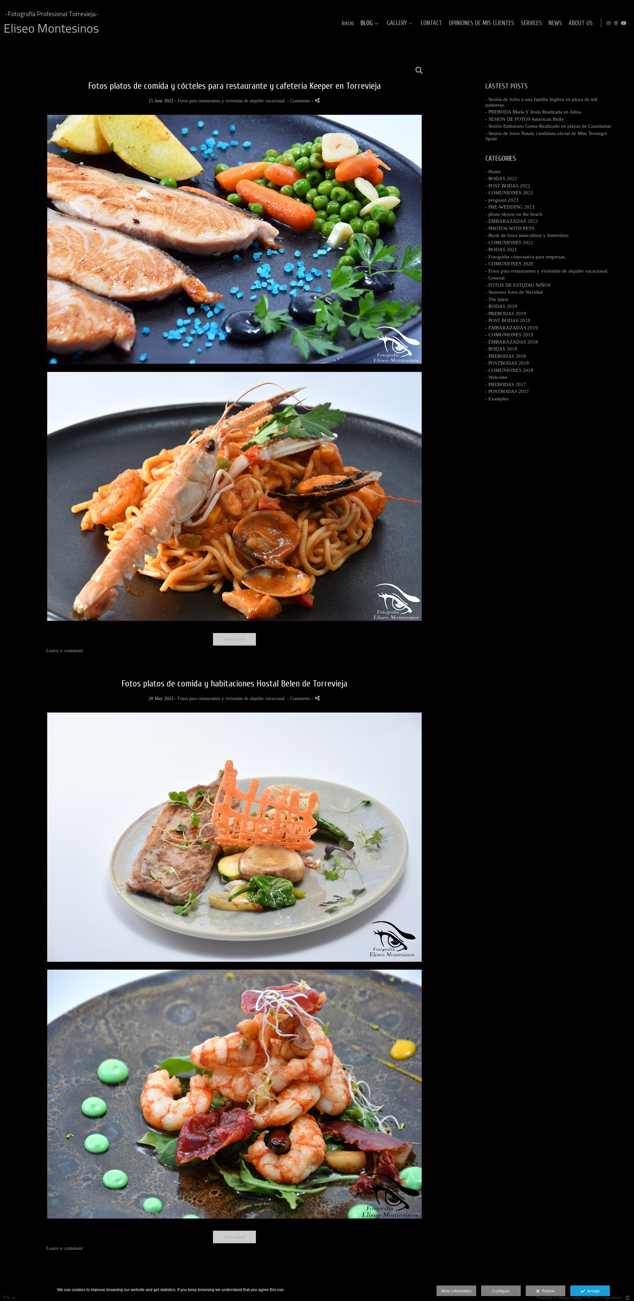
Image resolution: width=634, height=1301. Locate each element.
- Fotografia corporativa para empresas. (525, 256)
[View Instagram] (608, 23)
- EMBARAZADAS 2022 (511, 221)
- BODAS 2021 (501, 249)
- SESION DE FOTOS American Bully (524, 119)
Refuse (547, 1291)
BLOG (367, 23)
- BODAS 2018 (501, 348)
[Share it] (317, 100)
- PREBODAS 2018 (505, 356)
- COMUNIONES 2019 (509, 334)
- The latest (496, 299)
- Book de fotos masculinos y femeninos (527, 235)
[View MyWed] (616, 23)
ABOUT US (581, 23)
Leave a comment (64, 650)
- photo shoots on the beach (514, 214)
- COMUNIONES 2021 (509, 242)
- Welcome (496, 377)
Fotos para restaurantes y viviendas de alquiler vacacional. (232, 100)
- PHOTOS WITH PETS (509, 228)
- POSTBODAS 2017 (507, 391)
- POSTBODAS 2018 (507, 363)
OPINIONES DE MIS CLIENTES (481, 23)
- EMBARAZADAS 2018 (511, 342)
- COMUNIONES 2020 (509, 263)
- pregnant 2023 (501, 200)
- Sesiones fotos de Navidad (514, 292)
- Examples (497, 398)
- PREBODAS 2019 (505, 313)
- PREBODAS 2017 (505, 384)
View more (234, 639)
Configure (501, 1291)
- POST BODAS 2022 (507, 185)
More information (456, 1291)
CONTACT (431, 23)
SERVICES (531, 23)
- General (495, 278)
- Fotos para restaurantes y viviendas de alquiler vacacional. (547, 271)
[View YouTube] (623, 23)
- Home (493, 171)
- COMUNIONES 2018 (509, 370)
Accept (592, 1291)
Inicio (348, 23)
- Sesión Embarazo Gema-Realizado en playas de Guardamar (548, 126)
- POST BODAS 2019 (507, 320)
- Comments (299, 100)
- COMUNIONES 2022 (509, 192)
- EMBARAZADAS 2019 (511, 327)
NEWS (555, 23)
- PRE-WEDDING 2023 (510, 207)
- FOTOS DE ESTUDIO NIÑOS (518, 285)
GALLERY (397, 23)
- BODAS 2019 (501, 306)
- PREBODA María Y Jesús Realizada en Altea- (533, 112)
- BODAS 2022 (501, 178)
